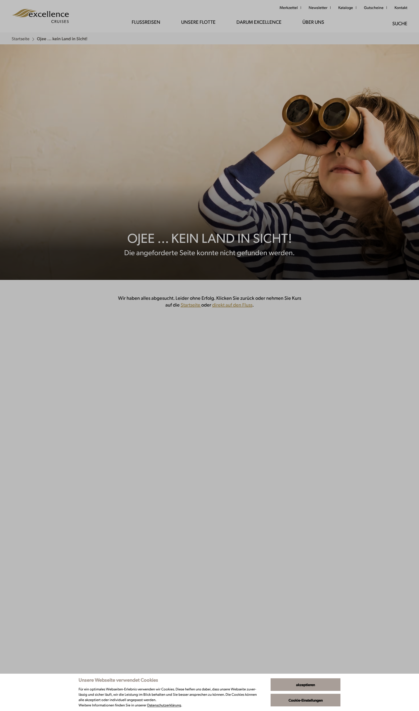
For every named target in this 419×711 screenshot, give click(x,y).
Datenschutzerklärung (164, 705)
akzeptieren (305, 684)
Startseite (191, 304)
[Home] (40, 16)
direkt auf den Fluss (232, 304)
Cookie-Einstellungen (306, 700)
